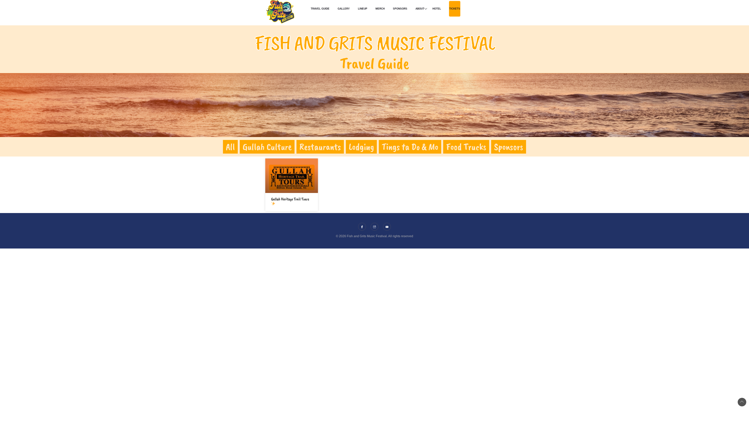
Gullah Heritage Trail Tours (290, 199)
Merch (380, 8)
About (419, 8)
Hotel (436, 8)
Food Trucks (466, 147)
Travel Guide (320, 8)
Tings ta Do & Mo (410, 147)
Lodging (361, 147)
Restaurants (320, 147)
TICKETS (454, 8)
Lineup (362, 8)
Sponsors (400, 8)
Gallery (344, 8)
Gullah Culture (267, 147)
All (230, 147)
